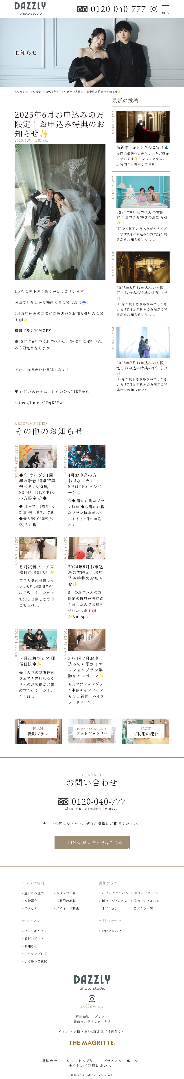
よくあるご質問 (35, 961)
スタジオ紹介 (66, 893)
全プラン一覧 (143, 908)
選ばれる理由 (34, 893)
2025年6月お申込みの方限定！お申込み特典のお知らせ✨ (60, 124)
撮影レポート (34, 938)
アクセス (30, 908)
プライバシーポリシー (122, 1060)
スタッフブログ (35, 953)
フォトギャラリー (37, 931)
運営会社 (49, 1060)
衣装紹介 (30, 900)
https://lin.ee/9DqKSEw (39, 402)
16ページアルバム (115, 900)
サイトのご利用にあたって (92, 1065)
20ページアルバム (115, 893)
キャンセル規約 (80, 1060)
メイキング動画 (67, 908)
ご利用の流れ (66, 900)
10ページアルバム (147, 900)
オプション (110, 908)
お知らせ (30, 946)
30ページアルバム (147, 893)
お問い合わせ (111, 931)
